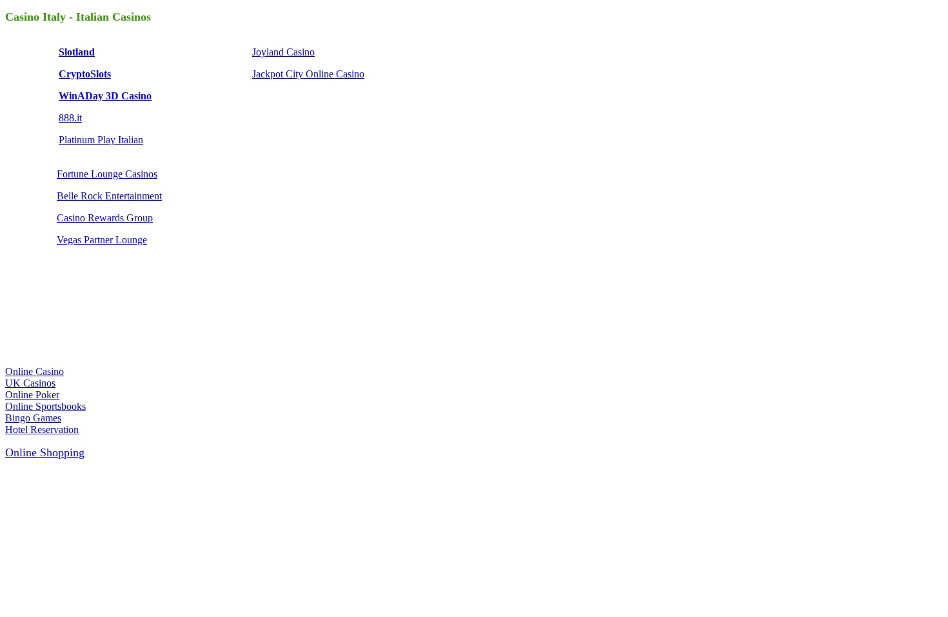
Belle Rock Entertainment (109, 195)
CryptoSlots (85, 73)
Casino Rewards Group (105, 217)
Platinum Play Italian (101, 139)
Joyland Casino (283, 51)
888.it (70, 117)
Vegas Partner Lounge (102, 239)
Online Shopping (44, 452)
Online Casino (34, 371)
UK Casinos (30, 383)
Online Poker (32, 394)
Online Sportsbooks (45, 406)
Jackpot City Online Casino (308, 73)
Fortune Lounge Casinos (107, 173)
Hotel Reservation (42, 429)
